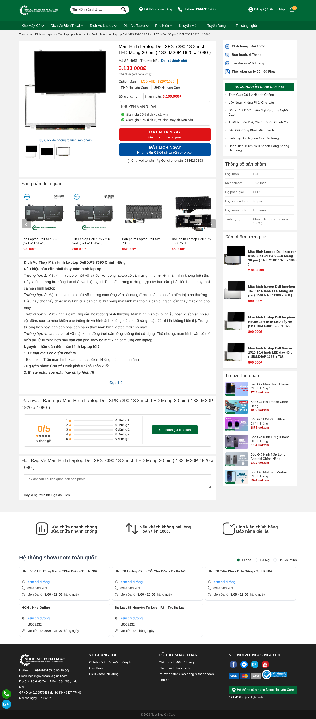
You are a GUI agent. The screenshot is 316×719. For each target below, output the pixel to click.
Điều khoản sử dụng (104, 674)
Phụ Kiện (162, 26)
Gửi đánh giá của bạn (175, 430)
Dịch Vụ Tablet (134, 26)
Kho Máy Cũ (31, 26)
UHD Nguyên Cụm (167, 87)
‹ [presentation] (26, 223)
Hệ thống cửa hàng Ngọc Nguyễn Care (265, 689)
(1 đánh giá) (177, 60)
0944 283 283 (37, 588)
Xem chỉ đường (38, 582)
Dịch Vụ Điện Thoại (65, 26)
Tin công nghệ (246, 26)
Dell (164, 60)
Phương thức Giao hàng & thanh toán (186, 674)
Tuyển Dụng (216, 26)
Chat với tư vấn (142, 160)
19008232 (34, 624)
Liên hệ (164, 680)
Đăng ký (260, 9)
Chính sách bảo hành (174, 668)
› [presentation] (211, 223)
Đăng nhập (277, 9)
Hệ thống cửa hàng (157, 9)
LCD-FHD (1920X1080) (158, 81)
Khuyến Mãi (188, 26)
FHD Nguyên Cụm (134, 87)
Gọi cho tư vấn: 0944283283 (181, 160)
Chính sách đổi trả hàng (176, 662)
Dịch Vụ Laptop (101, 26)
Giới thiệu (96, 668)
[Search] (123, 9)
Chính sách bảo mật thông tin (110, 662)
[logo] (39, 10)
